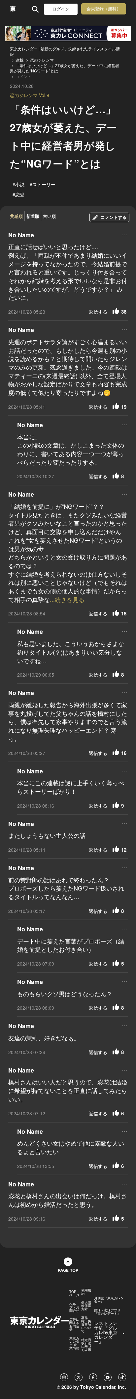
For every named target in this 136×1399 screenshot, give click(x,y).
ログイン (60, 9)
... (125, 234)
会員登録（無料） (103, 8)
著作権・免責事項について (86, 1324)
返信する (98, 311)
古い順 (49, 216)
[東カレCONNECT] (68, 33)
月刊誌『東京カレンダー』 (109, 1299)
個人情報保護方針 (86, 1305)
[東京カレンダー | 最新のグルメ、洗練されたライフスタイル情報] (13, 9)
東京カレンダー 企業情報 (74, 1343)
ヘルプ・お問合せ (74, 1307)
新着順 (32, 216)
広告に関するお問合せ (74, 1324)
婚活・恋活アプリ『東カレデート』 (107, 1311)
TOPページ (74, 1293)
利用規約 (86, 1291)
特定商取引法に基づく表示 (86, 1344)
